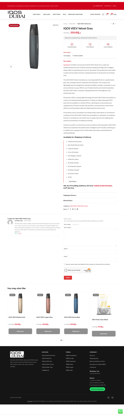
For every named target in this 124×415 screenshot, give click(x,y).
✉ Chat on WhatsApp (97, 389)
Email (66, 256)
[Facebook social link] (68, 209)
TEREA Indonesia (71, 361)
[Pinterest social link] (73, 209)
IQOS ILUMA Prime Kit (48, 355)
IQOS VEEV (72, 23)
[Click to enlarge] (11, 66)
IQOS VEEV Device (82, 206)
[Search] (103, 14)
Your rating (67, 224)
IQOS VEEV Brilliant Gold (17, 317)
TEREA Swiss (69, 364)
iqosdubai (66, 65)
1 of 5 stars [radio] (73, 224)
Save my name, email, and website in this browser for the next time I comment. (88, 264)
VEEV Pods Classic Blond (100, 319)
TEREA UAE (69, 370)
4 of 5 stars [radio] (77, 224)
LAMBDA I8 (45, 370)
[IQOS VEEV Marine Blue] (76, 303)
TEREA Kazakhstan (71, 355)
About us (92, 355)
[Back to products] (113, 24)
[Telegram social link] (77, 209)
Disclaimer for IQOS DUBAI (98, 364)
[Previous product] (111, 24)
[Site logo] (16, 14)
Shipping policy (94, 358)
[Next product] (116, 24)
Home (65, 23)
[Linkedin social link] (75, 209)
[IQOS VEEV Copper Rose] (48, 303)
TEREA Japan (69, 367)
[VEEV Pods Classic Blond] (104, 304)
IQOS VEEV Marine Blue (72, 317)
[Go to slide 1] (61, 340)
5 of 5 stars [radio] (78, 224)
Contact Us (93, 367)
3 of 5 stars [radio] (75, 224)
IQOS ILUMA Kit (46, 358)
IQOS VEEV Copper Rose (44, 317)
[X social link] (70, 209)
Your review (68, 227)
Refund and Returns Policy (97, 361)
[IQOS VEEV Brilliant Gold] (20, 303)
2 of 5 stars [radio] (74, 224)
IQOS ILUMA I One (47, 367)
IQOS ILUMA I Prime (48, 364)
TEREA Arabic (70, 358)
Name (66, 248)
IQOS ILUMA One (47, 361)
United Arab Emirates (103, 186)
